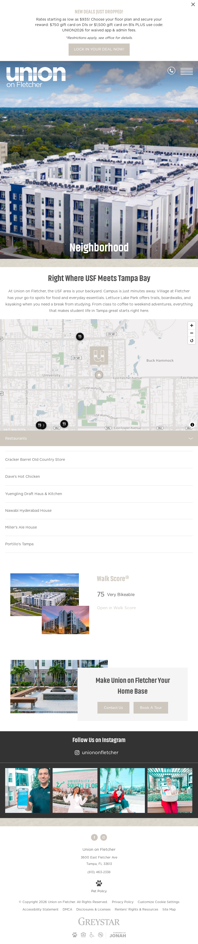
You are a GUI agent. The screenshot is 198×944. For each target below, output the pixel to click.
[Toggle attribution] (192, 425)
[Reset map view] (191, 340)
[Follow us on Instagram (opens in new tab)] (103, 837)
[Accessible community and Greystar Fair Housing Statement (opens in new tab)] (92, 936)
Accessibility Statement (40, 909)
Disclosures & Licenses (93, 909)
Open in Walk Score (116, 607)
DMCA (67, 909)
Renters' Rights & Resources (136, 909)
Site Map (169, 909)
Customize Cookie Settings (158, 902)
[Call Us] (171, 71)
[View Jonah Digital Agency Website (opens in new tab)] (118, 935)
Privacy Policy (123, 902)
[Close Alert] (193, 6)
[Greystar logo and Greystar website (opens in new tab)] (99, 924)
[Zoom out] (191, 333)
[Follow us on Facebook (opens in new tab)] (94, 837)
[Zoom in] (191, 325)
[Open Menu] (186, 71)
